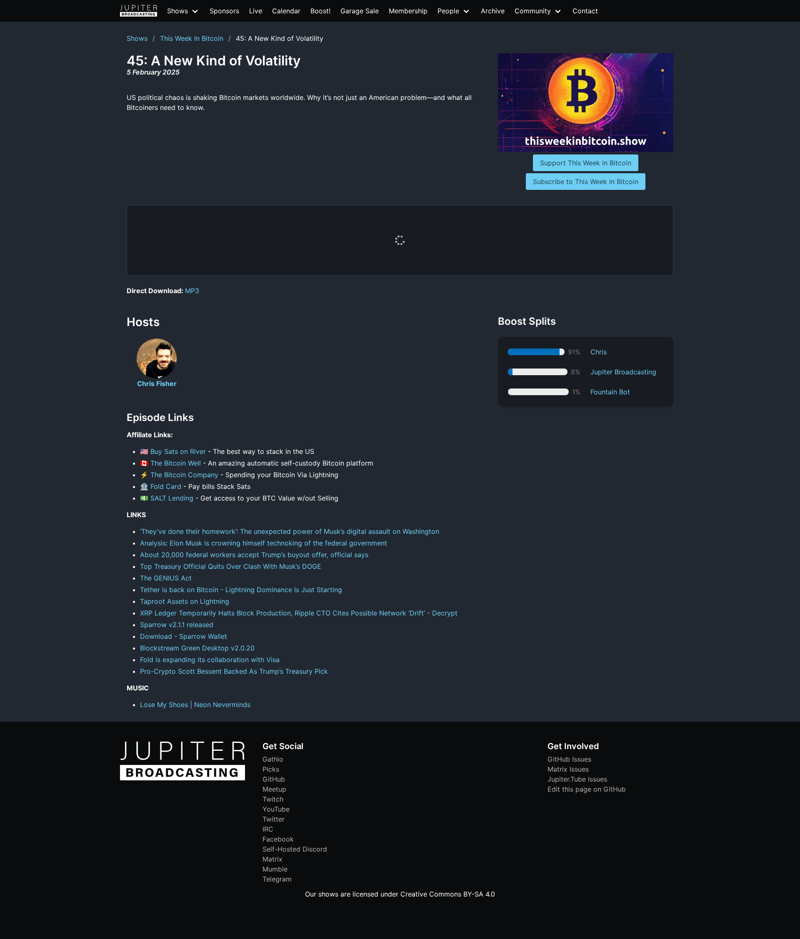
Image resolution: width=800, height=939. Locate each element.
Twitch (272, 799)
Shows (137, 38)
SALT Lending (172, 498)
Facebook (278, 839)
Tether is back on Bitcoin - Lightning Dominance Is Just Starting (241, 589)
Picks (270, 769)
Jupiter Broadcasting (623, 372)
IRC (267, 829)
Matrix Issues (568, 769)
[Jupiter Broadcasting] (182, 778)
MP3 (192, 290)
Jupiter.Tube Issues (577, 779)
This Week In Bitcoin (191, 38)
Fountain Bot (610, 392)
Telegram (277, 879)
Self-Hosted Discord (294, 849)
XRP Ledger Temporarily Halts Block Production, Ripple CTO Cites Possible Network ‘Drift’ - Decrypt (299, 613)
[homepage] (138, 11)
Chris (598, 352)
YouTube (276, 809)
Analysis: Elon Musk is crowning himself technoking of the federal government (263, 543)
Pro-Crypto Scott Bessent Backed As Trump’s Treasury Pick (234, 671)
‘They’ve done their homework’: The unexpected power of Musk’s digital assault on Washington (289, 531)
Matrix (272, 859)
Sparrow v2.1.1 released (176, 624)
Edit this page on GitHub (587, 789)
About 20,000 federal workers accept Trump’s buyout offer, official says (254, 554)
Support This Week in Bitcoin (585, 163)
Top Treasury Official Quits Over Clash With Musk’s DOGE (230, 566)
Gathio (272, 759)
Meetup (274, 789)
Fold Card (165, 486)
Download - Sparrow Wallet (183, 636)
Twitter (273, 819)
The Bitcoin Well (175, 463)
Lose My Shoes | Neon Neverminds (195, 704)
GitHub (273, 779)
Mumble (275, 869)
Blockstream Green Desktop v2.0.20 (197, 648)
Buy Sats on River (178, 451)
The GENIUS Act (166, 578)
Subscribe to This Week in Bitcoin (585, 181)
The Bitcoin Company (184, 475)
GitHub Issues (569, 759)
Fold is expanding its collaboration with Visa (210, 659)
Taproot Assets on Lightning (184, 601)
